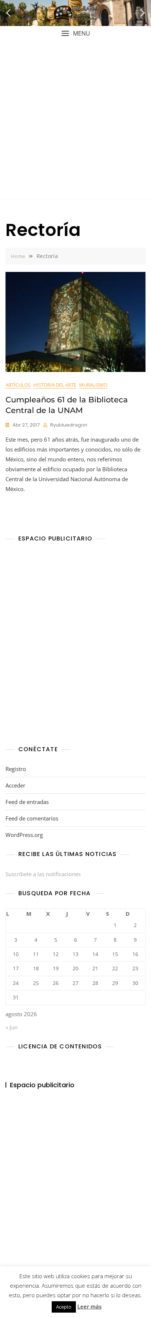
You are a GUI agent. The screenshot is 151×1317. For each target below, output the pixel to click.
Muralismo (93, 384)
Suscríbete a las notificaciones (43, 874)
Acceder (15, 785)
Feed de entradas (27, 801)
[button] (75, 33)
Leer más (89, 1306)
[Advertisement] (75, 119)
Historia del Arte (54, 384)
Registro (15, 768)
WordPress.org (24, 834)
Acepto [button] (63, 1306)
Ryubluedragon (68, 424)
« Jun (11, 1027)
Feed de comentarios (31, 818)
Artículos (17, 384)
